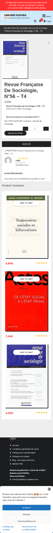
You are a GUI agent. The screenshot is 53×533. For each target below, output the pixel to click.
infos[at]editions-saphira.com (25, 479)
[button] (49, 489)
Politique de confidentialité (23, 453)
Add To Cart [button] (26, 203)
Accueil (7, 28)
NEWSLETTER (17, 464)
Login (49, 21)
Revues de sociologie (38, 28)
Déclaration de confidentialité (29, 528)
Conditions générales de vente (25, 449)
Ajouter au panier (15, 133)
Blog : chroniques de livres (23, 460)
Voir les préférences (26, 521)
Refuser (26, 514)
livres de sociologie (20, 28)
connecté (23, 179)
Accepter (26, 507)
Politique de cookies (8, 528)
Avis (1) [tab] (26, 144)
